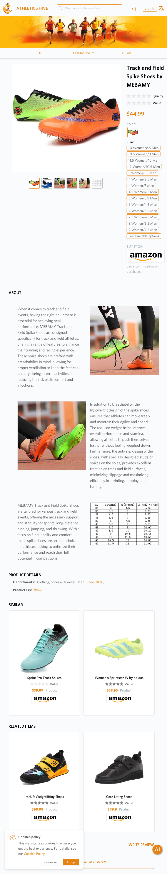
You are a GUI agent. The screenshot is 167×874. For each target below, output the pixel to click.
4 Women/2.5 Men (143, 179)
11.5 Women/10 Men (144, 160)
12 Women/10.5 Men (144, 166)
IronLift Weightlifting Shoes (44, 796)
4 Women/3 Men (141, 185)
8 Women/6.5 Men (143, 223)
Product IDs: (28, 590)
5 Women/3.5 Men (143, 198)
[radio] (129, 96)
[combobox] (89, 8)
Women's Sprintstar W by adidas (119, 677)
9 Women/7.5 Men (143, 229)
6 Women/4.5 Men (143, 204)
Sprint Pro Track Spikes (44, 677)
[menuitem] (149, 8)
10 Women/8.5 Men (144, 147)
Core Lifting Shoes (119, 796)
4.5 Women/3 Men (143, 192)
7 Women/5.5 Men (143, 211)
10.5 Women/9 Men (144, 154)
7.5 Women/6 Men (143, 217)
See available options (144, 236)
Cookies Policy (34, 853)
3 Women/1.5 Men (142, 173)
